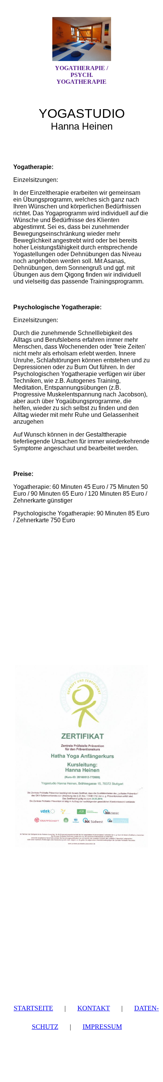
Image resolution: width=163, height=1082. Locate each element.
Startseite (33, 1008)
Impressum (102, 1026)
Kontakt (93, 1008)
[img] (81, 39)
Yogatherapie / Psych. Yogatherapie (81, 75)
